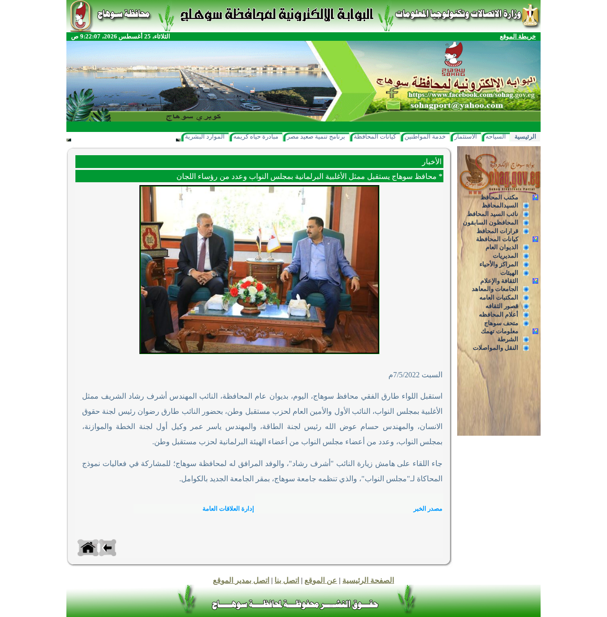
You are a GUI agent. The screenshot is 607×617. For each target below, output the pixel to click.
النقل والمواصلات (495, 347)
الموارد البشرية (205, 136)
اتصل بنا (287, 580)
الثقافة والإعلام (499, 280)
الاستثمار (465, 136)
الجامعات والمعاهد (495, 288)
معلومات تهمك (499, 331)
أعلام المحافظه (498, 314)
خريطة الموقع (518, 36)
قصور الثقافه (502, 305)
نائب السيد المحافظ (492, 213)
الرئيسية (525, 136)
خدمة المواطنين (425, 136)
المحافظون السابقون (490, 222)
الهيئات (509, 272)
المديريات (505, 255)
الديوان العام (502, 247)
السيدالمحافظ (500, 205)
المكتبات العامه (498, 297)
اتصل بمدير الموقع (241, 580)
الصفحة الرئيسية (368, 580)
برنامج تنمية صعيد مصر (316, 136)
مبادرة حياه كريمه (255, 136)
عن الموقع (320, 580)
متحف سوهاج (501, 323)
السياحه (496, 136)
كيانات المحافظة (375, 136)
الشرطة (507, 339)
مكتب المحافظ (499, 197)
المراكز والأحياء (498, 264)
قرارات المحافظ (497, 230)
